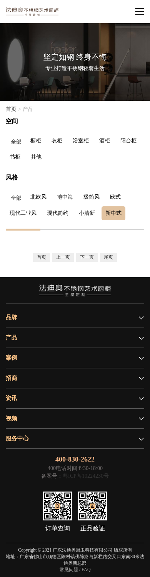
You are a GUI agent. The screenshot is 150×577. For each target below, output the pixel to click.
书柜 (15, 157)
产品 (11, 337)
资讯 (11, 398)
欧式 (115, 197)
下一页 (87, 257)
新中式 (113, 213)
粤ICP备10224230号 (86, 476)
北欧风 (38, 197)
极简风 (91, 197)
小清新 (87, 213)
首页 (11, 109)
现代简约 (57, 213)
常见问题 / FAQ (75, 569)
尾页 (108, 257)
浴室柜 (81, 141)
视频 (11, 418)
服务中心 (17, 438)
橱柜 (35, 141)
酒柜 (104, 141)
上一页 (63, 257)
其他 (36, 157)
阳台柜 (128, 141)
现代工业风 (23, 213)
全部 (16, 142)
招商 (11, 378)
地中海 (65, 197)
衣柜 (57, 141)
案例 (11, 358)
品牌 (11, 317)
